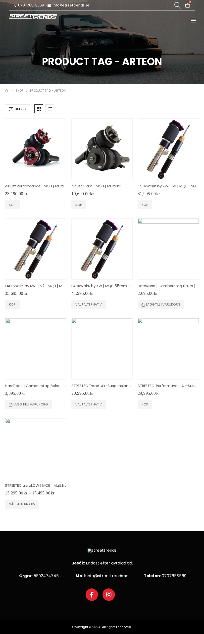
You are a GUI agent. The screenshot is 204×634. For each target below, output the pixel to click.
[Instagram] (108, 594)
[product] (35, 149)
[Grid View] (38, 108)
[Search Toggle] (177, 5)
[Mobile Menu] (195, 20)
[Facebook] (92, 594)
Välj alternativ (88, 304)
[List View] (49, 108)
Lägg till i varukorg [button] (163, 304)
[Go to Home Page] (6, 90)
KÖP (12, 204)
